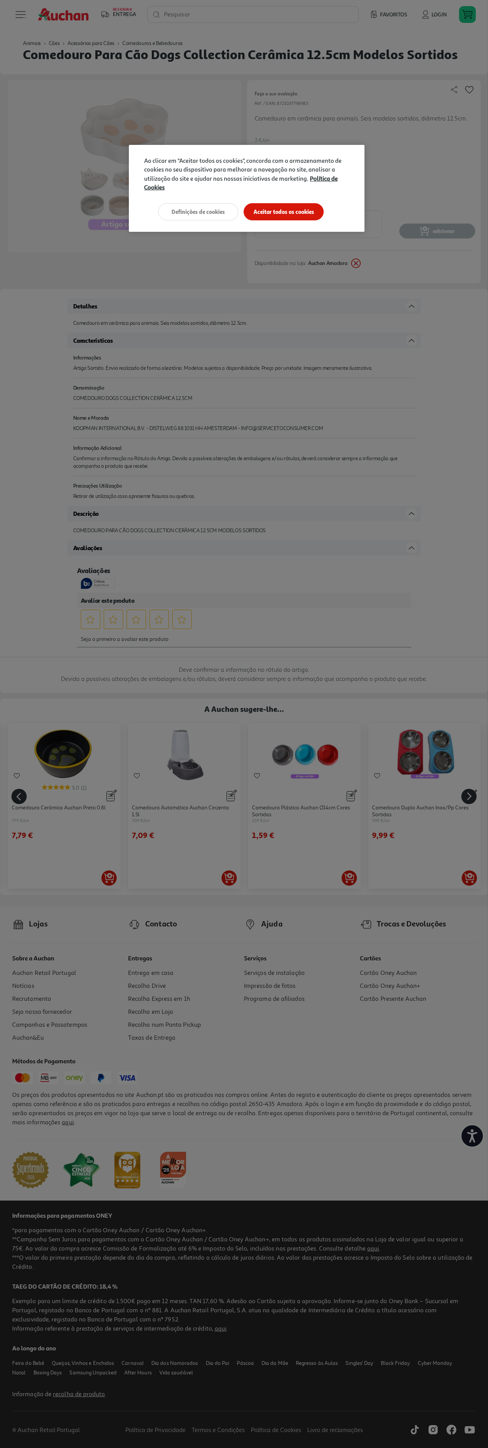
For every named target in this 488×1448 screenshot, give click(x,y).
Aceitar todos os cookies (284, 212)
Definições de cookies (198, 212)
